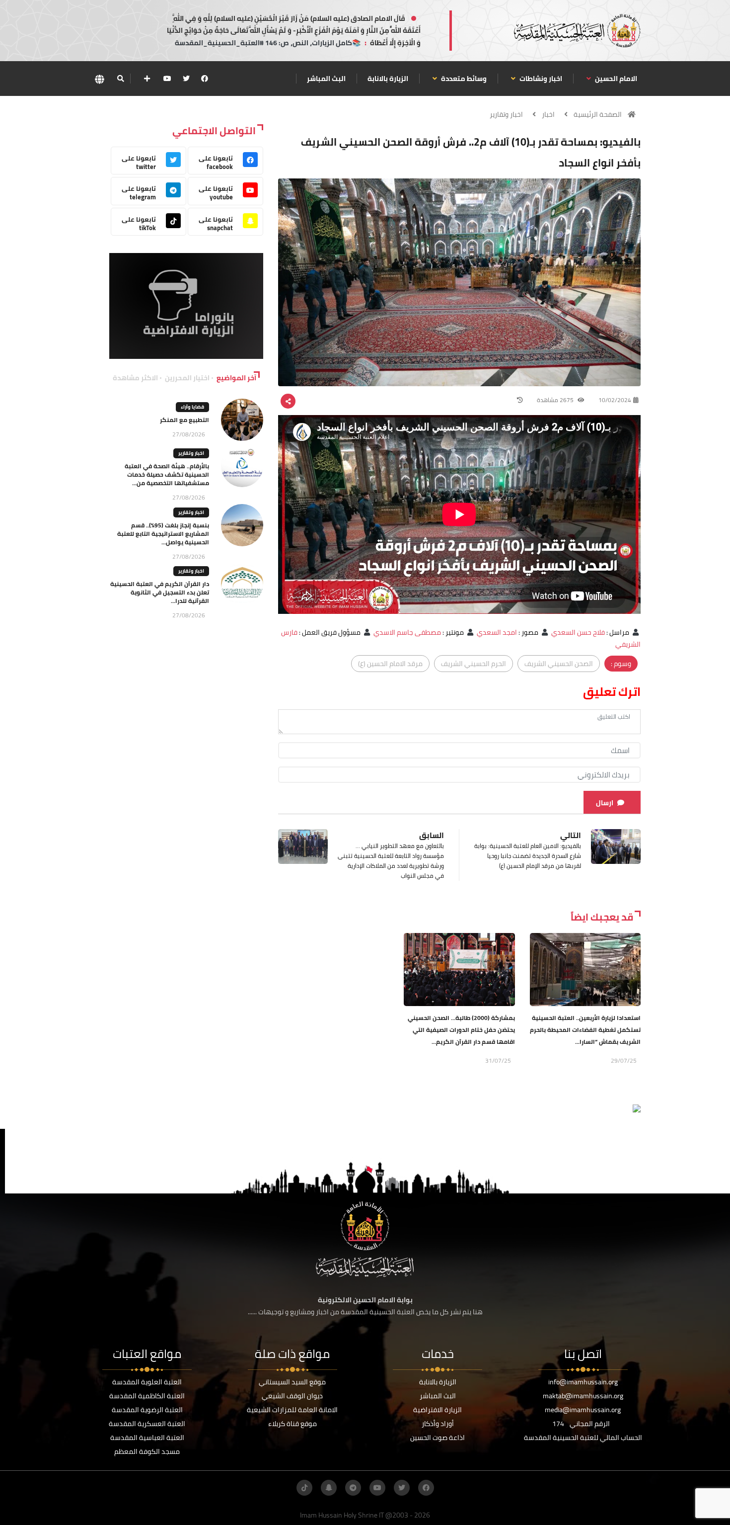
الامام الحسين (615, 78)
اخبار (548, 114)
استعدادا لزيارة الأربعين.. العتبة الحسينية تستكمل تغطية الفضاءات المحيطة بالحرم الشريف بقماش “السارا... (585, 1029)
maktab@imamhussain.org (583, 1395)
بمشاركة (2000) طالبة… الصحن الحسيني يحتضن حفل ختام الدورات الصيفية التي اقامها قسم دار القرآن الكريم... (461, 1029)
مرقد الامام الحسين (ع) (390, 663)
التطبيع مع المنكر (184, 419)
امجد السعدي (497, 632)
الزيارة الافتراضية (437, 1409)
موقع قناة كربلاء (292, 1423)
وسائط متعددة (463, 78)
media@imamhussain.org (583, 1409)
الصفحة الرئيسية (598, 114)
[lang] (99, 79)
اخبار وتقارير (506, 114)
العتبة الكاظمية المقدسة (147, 1395)
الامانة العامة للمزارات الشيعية (292, 1409)
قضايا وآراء (192, 407)
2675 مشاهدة (556, 400)
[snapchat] (329, 1488)
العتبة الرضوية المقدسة (147, 1409)
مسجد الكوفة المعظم (147, 1451)
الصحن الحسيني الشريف (558, 663)
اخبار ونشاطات (540, 78)
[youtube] (167, 78)
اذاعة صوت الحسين (437, 1437)
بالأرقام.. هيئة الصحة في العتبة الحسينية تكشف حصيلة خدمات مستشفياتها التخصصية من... (167, 474)
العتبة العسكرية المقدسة (147, 1423)
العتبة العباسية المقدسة (147, 1437)
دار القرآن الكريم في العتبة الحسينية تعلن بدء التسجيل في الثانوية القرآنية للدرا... (159, 592)
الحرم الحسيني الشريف (473, 663)
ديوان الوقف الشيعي (292, 1395)
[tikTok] (304, 1488)
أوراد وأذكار (438, 1423)
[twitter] (186, 78)
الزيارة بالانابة (387, 78)
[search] (120, 79)
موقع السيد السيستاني (292, 1381)
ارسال (604, 802)
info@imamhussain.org (583, 1381)
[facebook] (204, 78)
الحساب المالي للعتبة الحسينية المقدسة (583, 1437)
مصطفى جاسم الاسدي (407, 632)
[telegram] (353, 1488)
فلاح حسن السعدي (578, 632)
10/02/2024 (614, 400)
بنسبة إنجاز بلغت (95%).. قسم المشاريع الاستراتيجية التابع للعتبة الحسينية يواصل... (163, 533)
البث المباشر (326, 78)
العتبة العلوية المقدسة (147, 1381)
